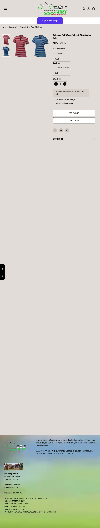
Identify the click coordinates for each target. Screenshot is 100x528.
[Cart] (93, 8)
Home (4, 27)
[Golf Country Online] (49, 8)
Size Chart (56, 63)
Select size (58, 54)
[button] (5, 8)
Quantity (57, 79)
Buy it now (74, 120)
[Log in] (88, 8)
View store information (64, 103)
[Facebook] (55, 130)
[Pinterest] (67, 130)
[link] (50, 466)
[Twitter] (61, 130)
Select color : (61, 68)
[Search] (84, 8)
